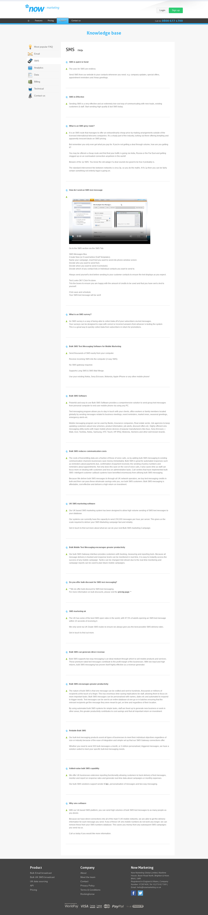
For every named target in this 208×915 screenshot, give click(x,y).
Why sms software (77, 803)
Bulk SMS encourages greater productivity (88, 684)
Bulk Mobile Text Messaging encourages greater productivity (97, 547)
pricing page (123, 592)
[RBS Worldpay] (71, 905)
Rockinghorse (87, 894)
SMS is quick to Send (78, 62)
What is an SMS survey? (80, 314)
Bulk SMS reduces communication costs (88, 451)
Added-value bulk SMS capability (84, 768)
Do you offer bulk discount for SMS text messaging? (93, 582)
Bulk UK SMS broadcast (42, 877)
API (32, 885)
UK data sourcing (39, 881)
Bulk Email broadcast (41, 873)
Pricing (33, 890)
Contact (84, 881)
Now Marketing (42, 9)
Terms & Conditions (90, 890)
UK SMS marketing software (82, 504)
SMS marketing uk (77, 611)
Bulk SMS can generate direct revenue (87, 652)
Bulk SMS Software (78, 396)
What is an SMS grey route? (82, 126)
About (83, 873)
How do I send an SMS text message (86, 190)
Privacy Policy (87, 885)
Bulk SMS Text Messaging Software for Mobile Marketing (95, 346)
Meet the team (87, 877)
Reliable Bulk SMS (77, 730)
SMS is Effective (76, 97)
